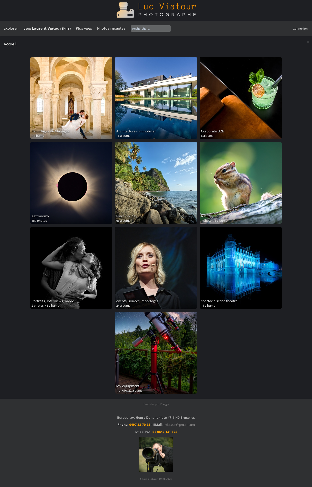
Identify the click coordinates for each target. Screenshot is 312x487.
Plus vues (84, 28)
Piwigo (164, 404)
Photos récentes (111, 28)
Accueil (10, 44)
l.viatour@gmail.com (179, 424)
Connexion (300, 28)
